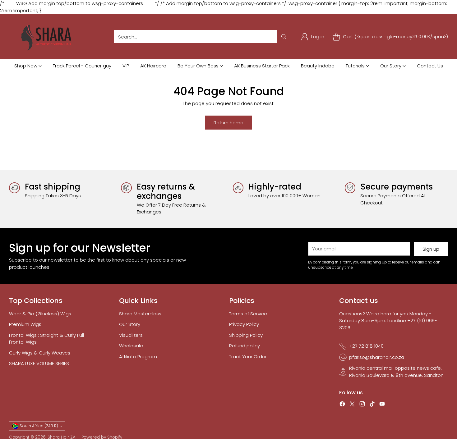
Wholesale (131, 345)
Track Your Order (248, 356)
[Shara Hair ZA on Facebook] (342, 405)
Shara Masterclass (140, 313)
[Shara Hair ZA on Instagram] (362, 405)
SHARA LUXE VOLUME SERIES (39, 363)
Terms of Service (248, 313)
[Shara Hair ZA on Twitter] (352, 405)
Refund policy (244, 345)
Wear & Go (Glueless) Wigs (40, 313)
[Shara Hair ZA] (48, 36)
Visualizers (131, 335)
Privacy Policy (244, 324)
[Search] (284, 36)
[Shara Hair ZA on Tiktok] (372, 405)
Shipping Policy (246, 335)
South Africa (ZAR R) (39, 425)
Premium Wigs (25, 324)
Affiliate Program (138, 356)
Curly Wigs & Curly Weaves (39, 353)
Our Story (129, 324)
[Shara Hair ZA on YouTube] (382, 405)
